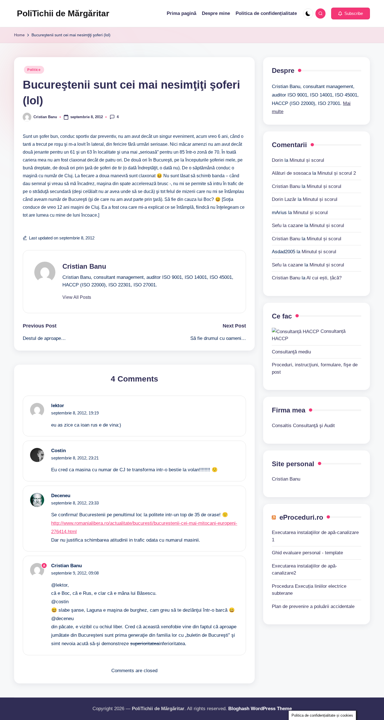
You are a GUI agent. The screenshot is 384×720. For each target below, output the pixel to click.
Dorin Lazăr (284, 199)
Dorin (277, 160)
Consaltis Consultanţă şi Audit (303, 425)
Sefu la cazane (287, 225)
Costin (58, 450)
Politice (34, 70)
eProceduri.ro (301, 517)
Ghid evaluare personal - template (307, 552)
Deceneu (60, 495)
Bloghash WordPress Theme (260, 708)
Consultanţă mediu (291, 351)
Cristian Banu (84, 266)
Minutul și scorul (307, 160)
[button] (350, 13)
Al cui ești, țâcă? (324, 277)
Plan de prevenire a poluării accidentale (313, 606)
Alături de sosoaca (291, 173)
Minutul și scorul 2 (336, 173)
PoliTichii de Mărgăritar (63, 13)
